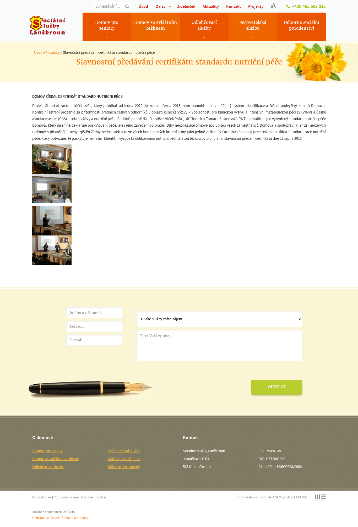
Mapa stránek (41, 497)
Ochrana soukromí (45, 517)
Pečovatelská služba (252, 25)
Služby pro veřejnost (124, 458)
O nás (160, 6)
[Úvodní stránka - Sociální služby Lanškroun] (47, 25)
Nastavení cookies (93, 497)
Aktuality (211, 6)
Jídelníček (186, 6)
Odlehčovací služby (204, 25)
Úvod (143, 6)
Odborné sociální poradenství (301, 25)
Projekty (255, 6)
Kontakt (233, 6)
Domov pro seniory (106, 25)
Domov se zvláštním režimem (155, 25)
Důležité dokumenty (124, 466)
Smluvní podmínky (75, 517)
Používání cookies (66, 497)
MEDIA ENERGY (296, 497)
